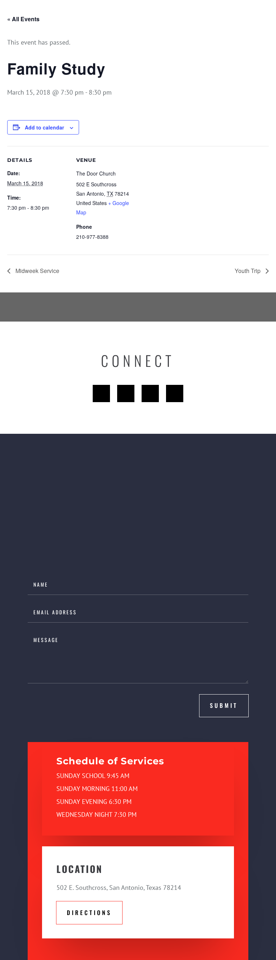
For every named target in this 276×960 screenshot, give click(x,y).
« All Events (23, 19)
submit (224, 705)
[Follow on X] (125, 393)
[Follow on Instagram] (174, 393)
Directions (89, 912)
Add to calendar (44, 127)
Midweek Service (36, 271)
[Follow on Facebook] (101, 393)
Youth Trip (248, 271)
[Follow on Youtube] (150, 393)
